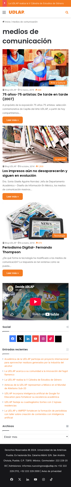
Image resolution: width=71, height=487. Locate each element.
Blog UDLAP (11, 90)
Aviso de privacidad (51, 471)
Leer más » (13, 120)
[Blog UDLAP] (16, 12)
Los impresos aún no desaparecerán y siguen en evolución (34, 173)
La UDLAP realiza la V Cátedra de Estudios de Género (33, 379)
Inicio (7, 21)
